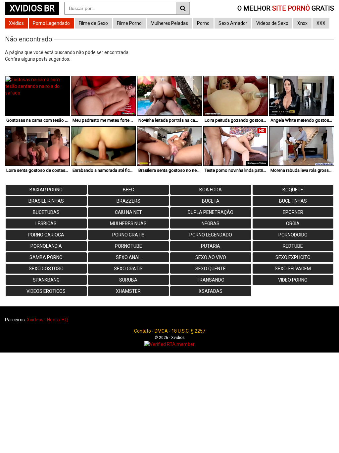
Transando (210, 280)
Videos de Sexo (272, 23)
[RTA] (169, 344)
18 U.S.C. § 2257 (188, 331)
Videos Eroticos (46, 291)
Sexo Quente (210, 268)
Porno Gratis (128, 234)
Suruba (128, 280)
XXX (320, 23)
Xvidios (16, 23)
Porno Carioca (46, 234)
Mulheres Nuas (128, 223)
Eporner (293, 212)
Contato (142, 331)
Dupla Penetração (210, 212)
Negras (210, 223)
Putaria (210, 246)
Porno (203, 23)
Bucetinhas (293, 201)
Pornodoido (293, 234)
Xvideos (35, 319)
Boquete (292, 189)
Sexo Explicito (293, 257)
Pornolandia (46, 246)
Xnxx (302, 23)
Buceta (210, 201)
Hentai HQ (57, 319)
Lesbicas (46, 223)
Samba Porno (46, 257)
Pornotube (128, 246)
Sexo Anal (128, 257)
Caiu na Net (128, 212)
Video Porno (293, 280)
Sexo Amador (232, 23)
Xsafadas (210, 291)
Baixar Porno (46, 189)
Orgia (293, 223)
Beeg (128, 189)
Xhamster (128, 291)
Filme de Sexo (93, 23)
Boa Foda (210, 189)
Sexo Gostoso (46, 268)
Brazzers (128, 201)
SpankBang (46, 280)
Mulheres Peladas (169, 23)
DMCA (161, 331)
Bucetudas (46, 212)
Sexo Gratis (128, 268)
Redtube (293, 246)
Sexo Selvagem (293, 268)
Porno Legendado (51, 23)
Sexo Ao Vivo (210, 257)
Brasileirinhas (46, 201)
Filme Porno (129, 23)
